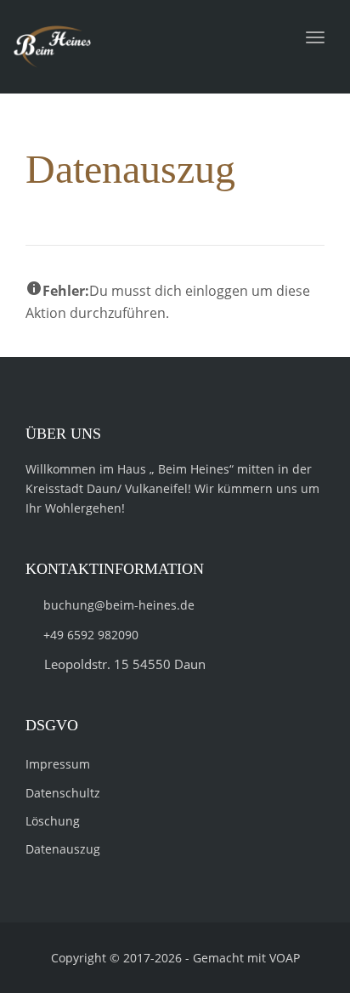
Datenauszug (62, 849)
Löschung (52, 821)
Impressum (57, 764)
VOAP (284, 958)
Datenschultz (62, 793)
